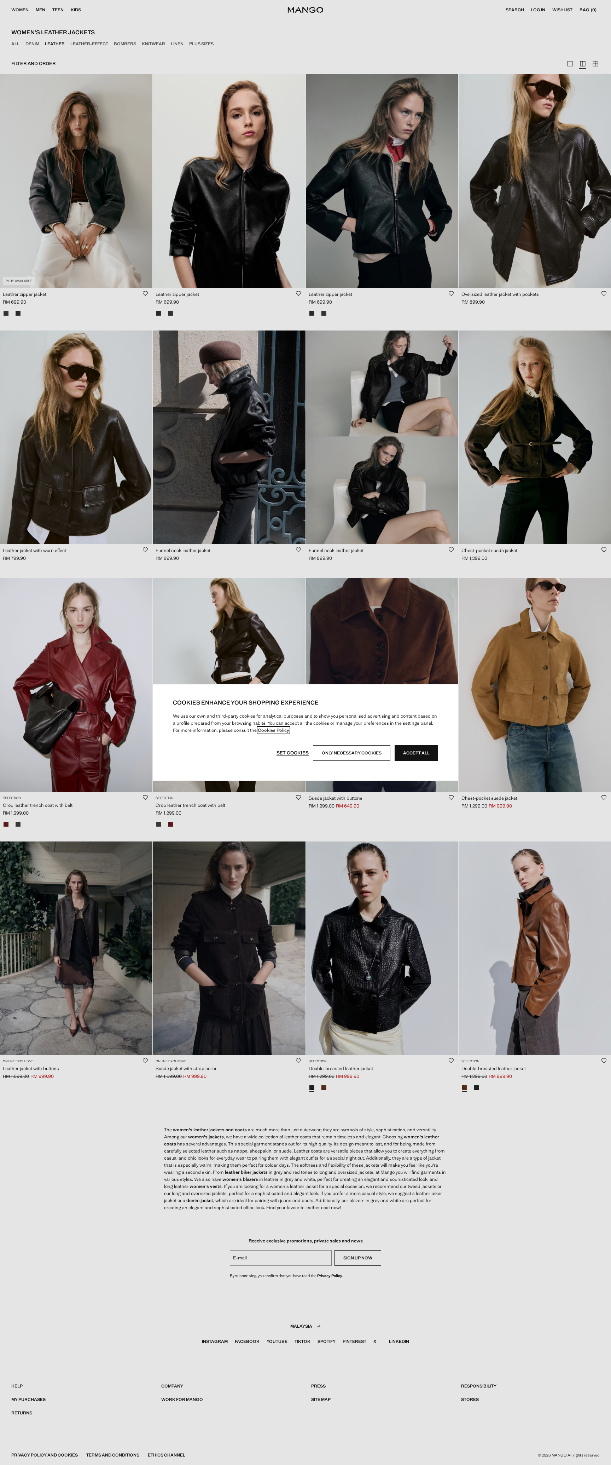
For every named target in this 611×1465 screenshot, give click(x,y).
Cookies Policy (273, 730)
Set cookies (293, 753)
